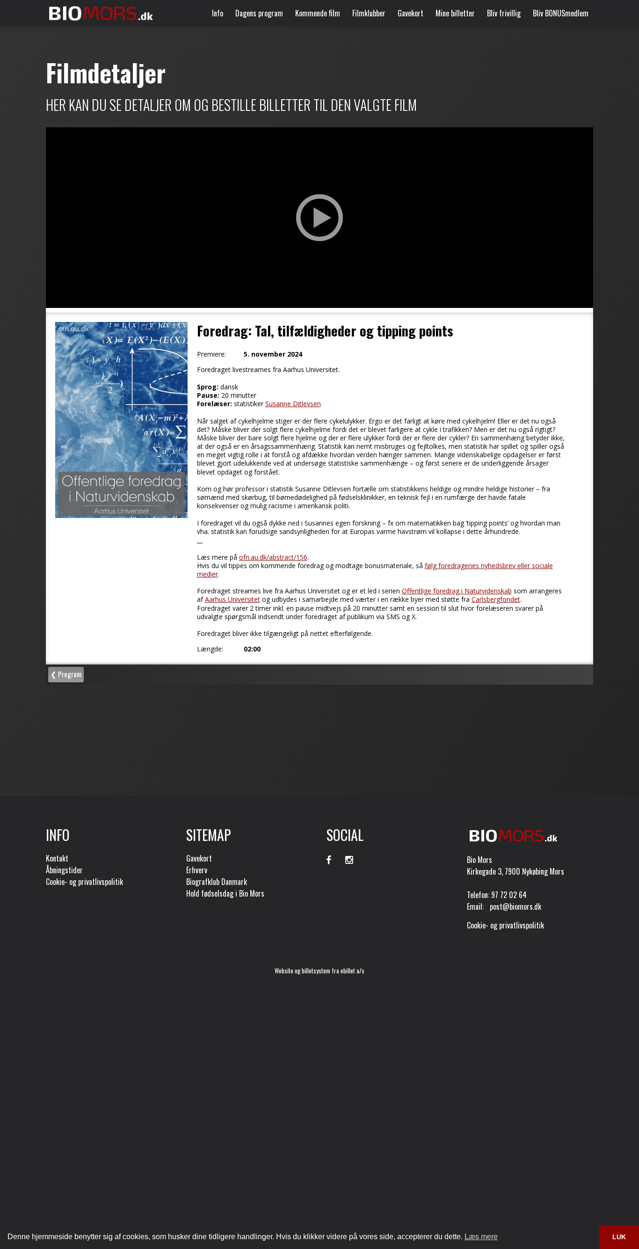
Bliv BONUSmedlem (560, 13)
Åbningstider (64, 870)
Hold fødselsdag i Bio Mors (225, 893)
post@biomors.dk (515, 906)
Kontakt (57, 858)
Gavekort (410, 13)
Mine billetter (455, 13)
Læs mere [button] (481, 1237)
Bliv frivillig (504, 13)
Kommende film (317, 13)
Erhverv (196, 870)
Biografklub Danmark (216, 881)
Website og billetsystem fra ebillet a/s (319, 970)
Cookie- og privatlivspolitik (84, 881)
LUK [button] (619, 1237)
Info (217, 13)
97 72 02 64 (509, 894)
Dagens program (259, 13)
